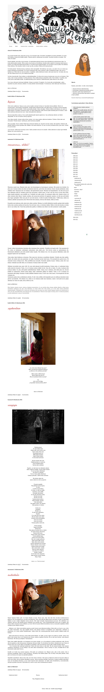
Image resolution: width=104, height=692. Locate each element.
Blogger (60, 688)
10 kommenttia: (26, 298)
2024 (74, 160)
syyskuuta (77, 198)
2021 (74, 166)
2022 (74, 164)
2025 (74, 158)
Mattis (16, 46)
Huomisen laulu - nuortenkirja (27, 46)
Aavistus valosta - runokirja (41, 46)
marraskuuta (78, 180)
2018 (74, 172)
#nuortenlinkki (26, 293)
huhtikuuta (77, 208)
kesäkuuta (77, 204)
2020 (74, 168)
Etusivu (10, 46)
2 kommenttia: (25, 394)
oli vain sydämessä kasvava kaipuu (81, 133)
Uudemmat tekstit (13, 675)
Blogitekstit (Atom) (39, 678)
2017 (74, 174)
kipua (11, 101)
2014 (74, 219)
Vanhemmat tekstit (63, 675)
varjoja (12, 405)
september (14, 308)
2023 (74, 162)
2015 (74, 217)
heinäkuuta (77, 202)
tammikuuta (77, 214)
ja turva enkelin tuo (77, 125)
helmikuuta (77, 212)
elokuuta (77, 200)
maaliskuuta (78, 210)
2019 (74, 170)
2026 (74, 155)
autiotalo (13, 574)
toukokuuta (77, 206)
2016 (74, 176)
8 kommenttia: (25, 91)
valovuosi (75, 141)
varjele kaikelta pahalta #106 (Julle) (81, 116)
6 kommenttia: (25, 134)
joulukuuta (77, 178)
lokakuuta (77, 182)
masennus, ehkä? (18, 144)
